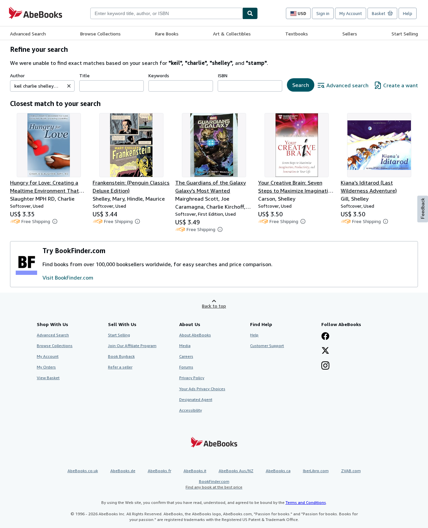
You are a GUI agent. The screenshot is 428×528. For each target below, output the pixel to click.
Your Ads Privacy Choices (202, 388)
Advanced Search (28, 33)
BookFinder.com (214, 484)
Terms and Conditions (306, 502)
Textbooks (296, 33)
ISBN (222, 75)
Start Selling (405, 33)
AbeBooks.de (122, 470)
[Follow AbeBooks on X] (325, 351)
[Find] (250, 13)
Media (185, 345)
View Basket (48, 377)
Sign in (322, 13)
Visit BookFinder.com (67, 277)
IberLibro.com (316, 470)
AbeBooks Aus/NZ (236, 470)
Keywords (158, 75)
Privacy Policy (191, 377)
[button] (69, 86)
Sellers (349, 33)
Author (17, 75)
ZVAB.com (351, 470)
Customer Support (267, 345)
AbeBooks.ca (278, 470)
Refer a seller (120, 366)
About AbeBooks (195, 334)
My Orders (46, 366)
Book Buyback (121, 356)
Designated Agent (195, 399)
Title (84, 75)
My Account (350, 13)
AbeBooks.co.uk (83, 470)
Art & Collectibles (232, 33)
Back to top (214, 306)
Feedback (422, 208)
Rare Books (167, 33)
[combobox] (166, 13)
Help (407, 13)
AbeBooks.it (195, 470)
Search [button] (300, 85)
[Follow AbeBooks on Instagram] (325, 366)
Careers (186, 356)
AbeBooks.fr (159, 470)
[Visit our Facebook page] (325, 336)
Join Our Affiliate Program (132, 345)
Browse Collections (100, 33)
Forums (186, 366)
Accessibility (190, 410)
